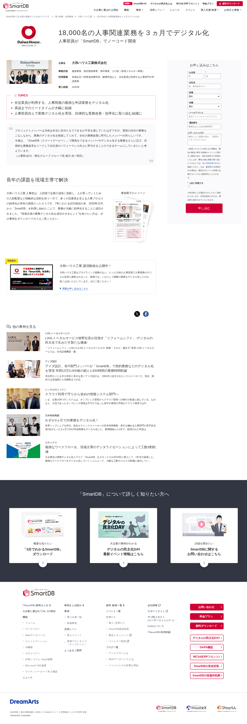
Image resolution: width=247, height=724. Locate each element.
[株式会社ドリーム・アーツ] (49, 705)
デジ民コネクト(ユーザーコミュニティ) (161, 619)
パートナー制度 (117, 641)
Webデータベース (35, 635)
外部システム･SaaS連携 (39, 659)
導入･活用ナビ (117, 623)
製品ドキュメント (119, 635)
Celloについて (156, 626)
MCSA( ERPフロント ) (187, 3)
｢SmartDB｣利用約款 (159, 632)
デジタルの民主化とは (161, 3)
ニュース (175, 10)
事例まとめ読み (73, 605)
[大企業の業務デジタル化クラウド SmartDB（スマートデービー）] (166, 708)
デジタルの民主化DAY (206, 637)
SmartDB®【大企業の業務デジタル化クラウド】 (28, 16)
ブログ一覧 (112, 647)
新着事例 (72, 623)
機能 (126, 10)
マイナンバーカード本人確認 (41, 671)
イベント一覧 (113, 611)
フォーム (30, 623)
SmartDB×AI (135, 3)
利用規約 (65, 712)
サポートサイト (156, 611)
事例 (138, 10)
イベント (190, 10)
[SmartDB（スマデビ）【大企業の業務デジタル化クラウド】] (18, 7)
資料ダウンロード (231, 3)
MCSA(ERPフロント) (206, 656)
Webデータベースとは (121, 659)
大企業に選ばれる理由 (106, 10)
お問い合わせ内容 (196, 133)
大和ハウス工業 (85, 16)
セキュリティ (32, 653)
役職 (190, 102)
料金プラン (208, 3)
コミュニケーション (36, 641)
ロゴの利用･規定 (79, 712)
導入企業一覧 (74, 617)
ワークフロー (32, 629)
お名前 (191, 72)
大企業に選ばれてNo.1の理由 (39, 611)
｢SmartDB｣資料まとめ (35, 605)
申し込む (204, 208)
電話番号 (192, 123)
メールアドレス (195, 113)
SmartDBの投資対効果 (206, 675)
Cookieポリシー (51, 712)
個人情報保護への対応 (31, 712)
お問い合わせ (206, 607)
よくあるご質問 (73, 650)
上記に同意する (195, 183)
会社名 (191, 82)
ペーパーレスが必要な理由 (123, 665)
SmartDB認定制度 (119, 629)
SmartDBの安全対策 (206, 666)
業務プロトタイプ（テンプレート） (77, 643)
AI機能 (29, 647)
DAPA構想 (206, 647)
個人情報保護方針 (209, 163)
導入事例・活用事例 (64, 16)
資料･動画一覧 (114, 605)
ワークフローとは (119, 653)
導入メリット (74, 635)
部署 (190, 92)
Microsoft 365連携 (35, 665)
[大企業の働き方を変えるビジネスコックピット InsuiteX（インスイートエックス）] (197, 708)
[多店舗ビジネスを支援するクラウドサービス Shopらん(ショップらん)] (227, 708)
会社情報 (153, 605)
